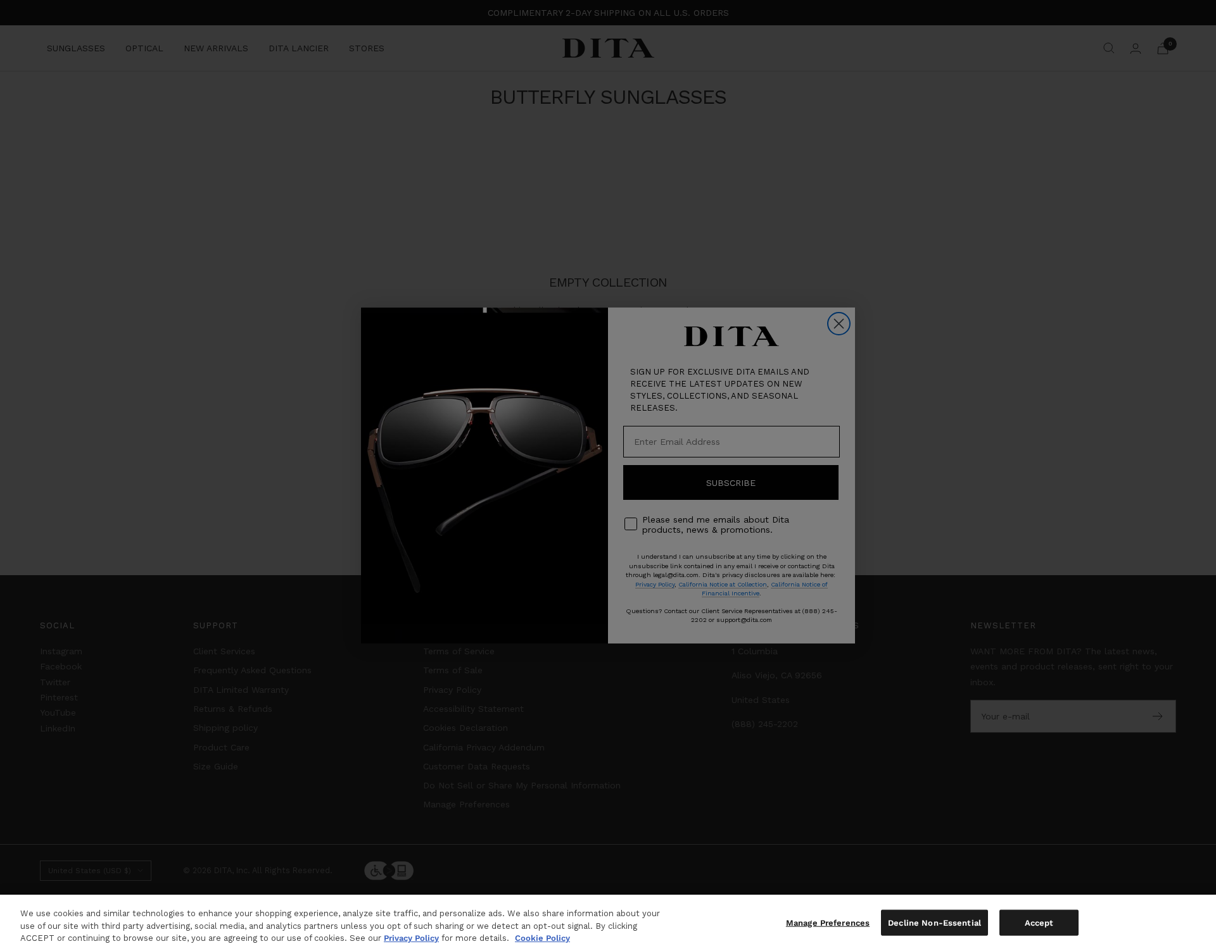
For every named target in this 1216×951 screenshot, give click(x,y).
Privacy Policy (411, 938)
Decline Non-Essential (934, 922)
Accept (1039, 922)
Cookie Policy (542, 938)
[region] (608, 923)
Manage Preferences (828, 922)
